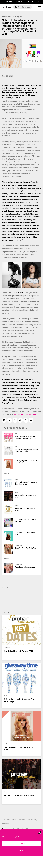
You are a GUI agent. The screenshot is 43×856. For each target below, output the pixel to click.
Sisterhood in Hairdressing (25, 567)
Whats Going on (15, 16)
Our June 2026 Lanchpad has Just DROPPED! (26, 520)
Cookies (22, 820)
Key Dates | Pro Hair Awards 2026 (25, 509)
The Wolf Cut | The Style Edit (25, 548)
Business (18, 545)
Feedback (5, 823)
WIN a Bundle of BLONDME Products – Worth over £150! (25, 437)
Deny (21, 850)
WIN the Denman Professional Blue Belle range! (26, 483)
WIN (16, 434)
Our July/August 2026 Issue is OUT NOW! (26, 462)
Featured (5, 16)
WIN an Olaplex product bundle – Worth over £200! (27, 451)
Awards (17, 492)
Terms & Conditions (9, 820)
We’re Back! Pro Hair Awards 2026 (25, 496)
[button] (39, 832)
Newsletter (18, 2)
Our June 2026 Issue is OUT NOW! (25, 533)
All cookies (21, 843)
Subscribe (8, 2)
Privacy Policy (32, 820)
